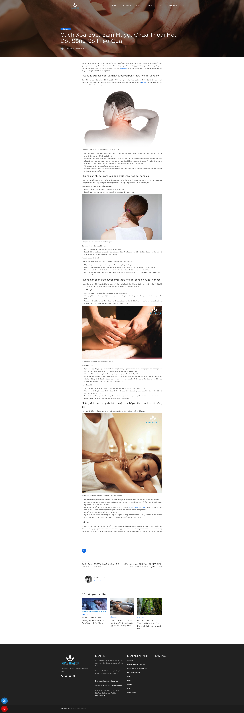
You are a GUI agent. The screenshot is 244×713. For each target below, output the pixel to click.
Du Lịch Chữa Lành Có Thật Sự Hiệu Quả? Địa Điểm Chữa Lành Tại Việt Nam (149, 624)
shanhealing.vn (100, 696)
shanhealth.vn (65, 708)
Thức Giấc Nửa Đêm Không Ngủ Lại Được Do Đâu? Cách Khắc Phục (93, 620)
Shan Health (123, 68)
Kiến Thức (65, 29)
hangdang (100, 578)
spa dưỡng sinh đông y (137, 507)
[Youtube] (70, 676)
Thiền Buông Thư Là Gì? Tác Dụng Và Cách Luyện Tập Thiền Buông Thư (122, 623)
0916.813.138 (117, 685)
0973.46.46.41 (105, 685)
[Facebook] (62, 676)
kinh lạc (143, 82)
